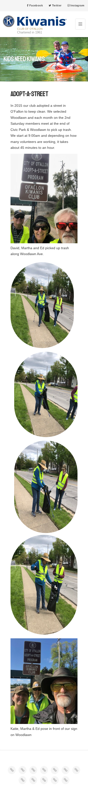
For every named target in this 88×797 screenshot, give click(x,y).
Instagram (77, 5)
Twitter (56, 5)
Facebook (35, 5)
